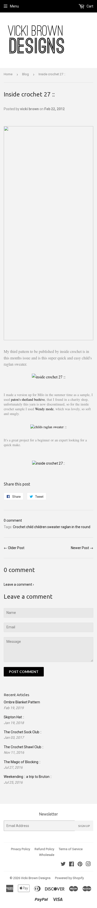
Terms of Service (71, 849)
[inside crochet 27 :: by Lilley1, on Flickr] (48, 376)
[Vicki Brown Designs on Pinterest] (80, 865)
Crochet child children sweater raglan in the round (51, 527)
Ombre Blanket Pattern (22, 702)
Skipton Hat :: (14, 717)
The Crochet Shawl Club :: (24, 747)
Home (8, 74)
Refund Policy (44, 849)
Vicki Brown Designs (35, 878)
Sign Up (84, 826)
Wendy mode (44, 409)
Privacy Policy (20, 849)
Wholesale (46, 855)
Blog (25, 74)
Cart (89, 6)
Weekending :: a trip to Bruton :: (28, 777)
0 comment (13, 520)
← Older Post (14, 548)
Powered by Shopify (69, 878)
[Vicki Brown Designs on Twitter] (63, 865)
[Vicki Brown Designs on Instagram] (88, 865)
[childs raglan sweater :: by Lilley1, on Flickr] (48, 426)
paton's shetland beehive (28, 399)
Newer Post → (82, 548)
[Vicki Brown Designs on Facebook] (71, 865)
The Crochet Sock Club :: (23, 732)
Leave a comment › (19, 584)
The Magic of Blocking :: (22, 762)
